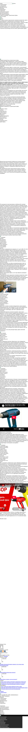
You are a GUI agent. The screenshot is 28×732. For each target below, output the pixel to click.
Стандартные (3, 718)
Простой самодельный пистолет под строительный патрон (14, 687)
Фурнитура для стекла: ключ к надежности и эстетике (13, 682)
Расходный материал (4, 727)
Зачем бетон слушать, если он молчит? (8, 679)
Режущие (2, 720)
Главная (2, 691)
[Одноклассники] (3, 651)
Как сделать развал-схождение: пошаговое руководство (13, 681)
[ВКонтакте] (1, 651)
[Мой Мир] (5, 651)
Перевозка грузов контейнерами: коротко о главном (12, 684)
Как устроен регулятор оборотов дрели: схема (11, 686)
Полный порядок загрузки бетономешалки (10, 688)
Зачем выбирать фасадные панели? (7, 672)
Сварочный (2, 723)
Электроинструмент (4, 724)
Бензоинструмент (4, 726)
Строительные (3, 692)
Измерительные (3, 719)
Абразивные (2, 722)
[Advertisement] (14, 44)
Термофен (5, 656)
